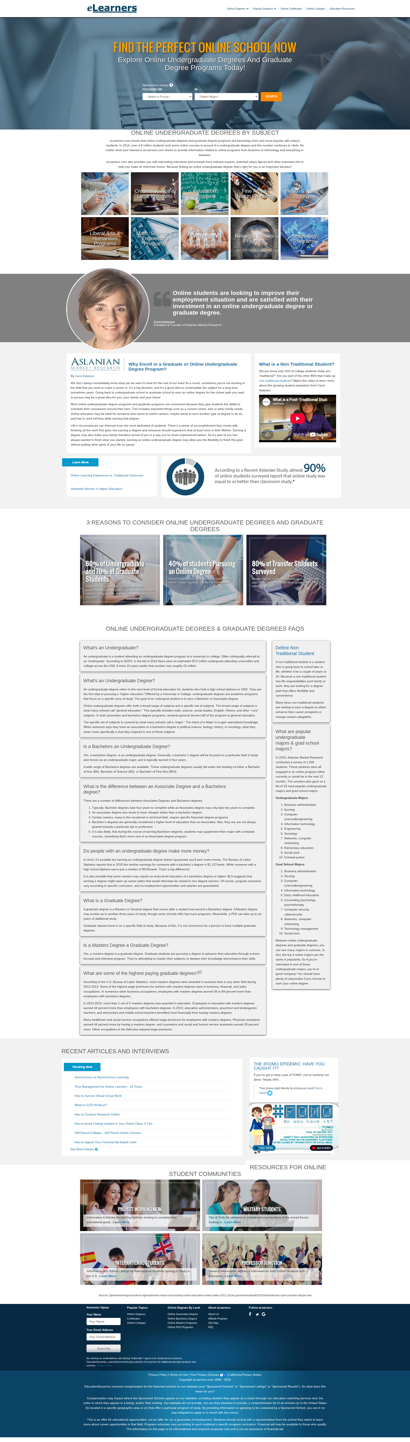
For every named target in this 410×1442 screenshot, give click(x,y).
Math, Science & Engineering (154, 222)
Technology (304, 219)
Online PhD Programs (180, 1327)
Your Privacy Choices (205, 1374)
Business (105, 175)
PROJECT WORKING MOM (140, 1209)
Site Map (213, 1322)
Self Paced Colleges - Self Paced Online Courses (108, 1132)
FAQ (210, 1327)
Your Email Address (99, 1330)
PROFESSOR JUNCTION (262, 1262)
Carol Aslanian (84, 376)
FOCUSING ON (152, 89)
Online (172, 1318)
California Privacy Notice (244, 1374)
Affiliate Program (217, 1318)
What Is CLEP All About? (91, 1105)
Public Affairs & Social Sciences (205, 222)
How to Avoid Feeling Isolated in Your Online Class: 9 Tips (113, 1123)
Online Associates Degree (183, 1314)
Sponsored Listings (155, 85)
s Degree (191, 1318)
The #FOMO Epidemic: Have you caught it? (289, 1066)
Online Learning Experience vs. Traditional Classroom (107, 475)
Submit (103, 1348)
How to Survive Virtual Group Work (98, 1095)
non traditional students (275, 380)
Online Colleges (136, 1322)
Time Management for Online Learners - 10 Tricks (108, 1086)
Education (204, 175)
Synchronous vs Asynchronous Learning (102, 1077)
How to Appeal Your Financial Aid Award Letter (106, 1142)
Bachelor (181, 1318)
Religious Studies (254, 219)
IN (196, 89)
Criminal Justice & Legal (155, 177)
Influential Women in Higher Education (96, 488)
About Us (213, 1314)
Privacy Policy (104, 1365)
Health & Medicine (304, 175)
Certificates (133, 1318)
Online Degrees (136, 1314)
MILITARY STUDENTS (262, 1209)
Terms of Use (179, 1374)
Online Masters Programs (182, 1322)
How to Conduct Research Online (97, 1114)
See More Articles (82, 1149)
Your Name (93, 1314)
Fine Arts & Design (254, 175)
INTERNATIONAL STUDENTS (140, 1262)
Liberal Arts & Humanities (105, 222)
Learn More (121, 1222)
